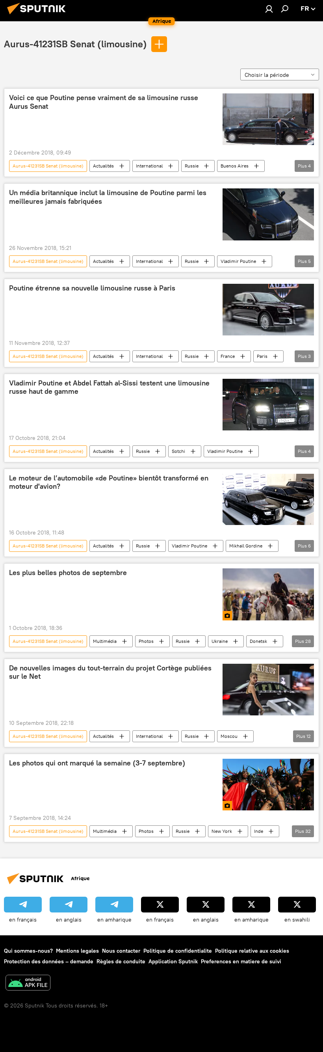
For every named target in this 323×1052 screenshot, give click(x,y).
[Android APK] (28, 983)
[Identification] (269, 9)
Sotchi (178, 451)
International (149, 166)
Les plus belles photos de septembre (68, 572)
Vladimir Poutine (238, 261)
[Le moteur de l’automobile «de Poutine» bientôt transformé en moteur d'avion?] (268, 499)
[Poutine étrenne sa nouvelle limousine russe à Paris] (268, 309)
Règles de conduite (121, 961)
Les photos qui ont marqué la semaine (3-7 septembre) (97, 763)
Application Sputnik (173, 961)
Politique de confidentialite (177, 950)
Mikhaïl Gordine (245, 546)
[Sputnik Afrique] (38, 15)
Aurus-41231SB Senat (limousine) (75, 44)
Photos (146, 641)
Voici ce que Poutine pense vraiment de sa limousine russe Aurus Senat (103, 102)
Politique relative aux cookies (252, 950)
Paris (262, 356)
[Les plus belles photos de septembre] (268, 594)
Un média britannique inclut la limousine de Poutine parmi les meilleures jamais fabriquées (107, 197)
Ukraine (220, 641)
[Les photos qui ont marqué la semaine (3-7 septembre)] (268, 784)
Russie (192, 166)
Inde (258, 831)
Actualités (103, 166)
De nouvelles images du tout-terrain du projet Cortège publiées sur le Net (110, 672)
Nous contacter (121, 950)
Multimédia (105, 641)
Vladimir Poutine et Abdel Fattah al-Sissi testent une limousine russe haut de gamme (109, 387)
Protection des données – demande (48, 961)
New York (222, 831)
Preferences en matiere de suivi (241, 961)
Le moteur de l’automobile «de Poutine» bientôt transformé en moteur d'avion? (108, 482)
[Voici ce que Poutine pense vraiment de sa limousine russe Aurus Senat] (268, 119)
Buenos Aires (235, 166)
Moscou (229, 736)
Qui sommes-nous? (28, 950)
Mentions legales (77, 950)
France (228, 356)
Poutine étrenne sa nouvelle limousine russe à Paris (92, 288)
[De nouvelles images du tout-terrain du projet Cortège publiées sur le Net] (268, 689)
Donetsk (258, 641)
